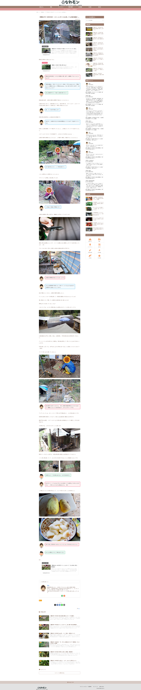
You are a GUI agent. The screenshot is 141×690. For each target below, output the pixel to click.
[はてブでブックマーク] (60, 605)
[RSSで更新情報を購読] (64, 596)
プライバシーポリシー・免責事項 (85, 686)
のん (48, 585)
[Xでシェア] (55, 605)
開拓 (41, 600)
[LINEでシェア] (62, 605)
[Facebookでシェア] (57, 605)
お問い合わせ (101, 686)
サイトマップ (95, 686)
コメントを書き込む (60, 672)
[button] (64, 605)
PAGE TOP (71, 682)
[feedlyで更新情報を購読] (62, 596)
